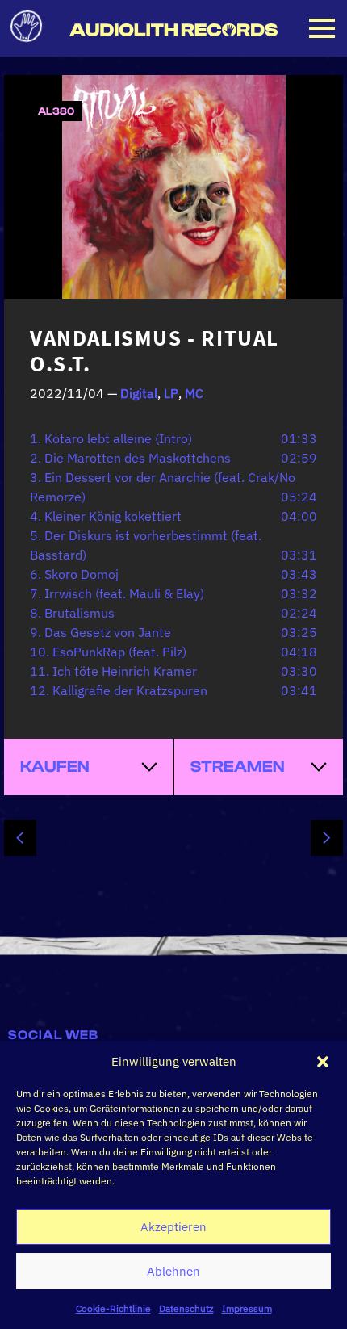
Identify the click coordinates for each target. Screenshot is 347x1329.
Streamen (237, 766)
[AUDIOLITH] (173, 30)
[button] (323, 1062)
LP (171, 393)
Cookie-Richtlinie (113, 1308)
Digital (138, 393)
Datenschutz (186, 1308)
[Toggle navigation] (322, 28)
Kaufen (55, 766)
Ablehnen (173, 1271)
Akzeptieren (173, 1227)
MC (194, 393)
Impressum (247, 1308)
